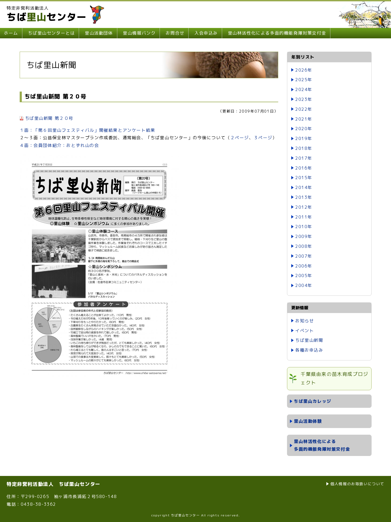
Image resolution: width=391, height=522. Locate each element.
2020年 (303, 128)
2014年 (303, 187)
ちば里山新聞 (309, 340)
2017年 (303, 158)
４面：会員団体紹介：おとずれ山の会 (59, 145)
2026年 (303, 70)
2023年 (303, 99)
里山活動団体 (99, 33)
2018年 (303, 148)
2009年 (303, 236)
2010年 (303, 226)
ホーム (11, 33)
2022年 (303, 109)
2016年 (303, 168)
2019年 (303, 138)
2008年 (303, 246)
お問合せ (175, 33)
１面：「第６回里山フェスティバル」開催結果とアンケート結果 (87, 130)
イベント (304, 331)
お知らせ (304, 321)
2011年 (303, 217)
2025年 (303, 80)
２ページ (239, 138)
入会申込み (206, 33)
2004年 (303, 285)
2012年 (303, 207)
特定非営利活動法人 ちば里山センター (54, 484)
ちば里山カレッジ (312, 401)
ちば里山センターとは (51, 33)
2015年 (303, 177)
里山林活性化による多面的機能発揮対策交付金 (277, 33)
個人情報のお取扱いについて (357, 483)
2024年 (303, 89)
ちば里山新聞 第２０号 (49, 118)
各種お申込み (309, 350)
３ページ (263, 138)
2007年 (303, 256)
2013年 (303, 197)
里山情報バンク (139, 33)
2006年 (303, 266)
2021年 (303, 119)
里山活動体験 (308, 421)
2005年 (303, 275)
